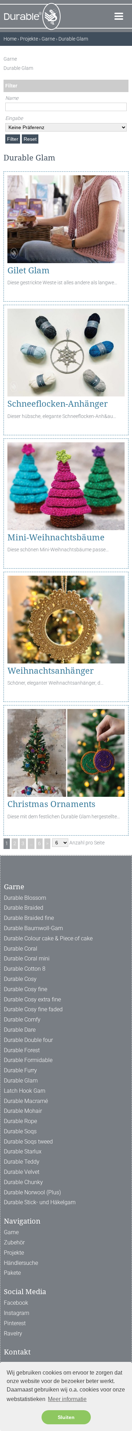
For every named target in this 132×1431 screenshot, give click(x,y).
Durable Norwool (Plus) (32, 1192)
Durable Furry (20, 1070)
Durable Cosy (20, 979)
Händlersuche (21, 1263)
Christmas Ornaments (51, 804)
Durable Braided (23, 907)
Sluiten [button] (66, 1417)
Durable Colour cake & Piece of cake (48, 938)
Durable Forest (22, 1050)
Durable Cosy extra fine (32, 999)
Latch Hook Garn (24, 1090)
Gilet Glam (28, 270)
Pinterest (15, 1323)
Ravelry (13, 1333)
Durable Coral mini (27, 958)
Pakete (12, 1272)
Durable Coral (20, 948)
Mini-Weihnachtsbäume (56, 537)
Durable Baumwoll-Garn (33, 928)
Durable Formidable (28, 1060)
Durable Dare (20, 1029)
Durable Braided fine (29, 918)
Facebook (16, 1302)
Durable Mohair (23, 1111)
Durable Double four (28, 1040)
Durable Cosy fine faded (33, 1009)
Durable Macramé (26, 1101)
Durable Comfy (22, 1019)
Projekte (14, 1252)
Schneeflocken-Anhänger (57, 404)
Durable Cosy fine (25, 989)
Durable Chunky (23, 1182)
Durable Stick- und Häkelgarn (40, 1202)
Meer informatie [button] (67, 1399)
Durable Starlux (23, 1151)
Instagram (16, 1313)
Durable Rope (20, 1121)
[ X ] (124, 59)
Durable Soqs (20, 1131)
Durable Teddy (21, 1161)
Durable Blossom (25, 898)
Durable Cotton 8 (24, 968)
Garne (11, 1232)
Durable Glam (21, 1080)
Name (11, 98)
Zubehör (14, 1242)
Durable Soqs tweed (28, 1141)
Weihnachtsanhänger (50, 671)
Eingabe (14, 118)
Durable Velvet (21, 1172)
